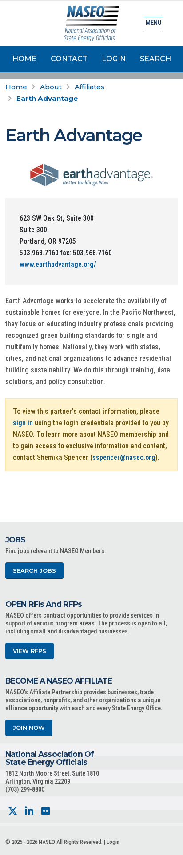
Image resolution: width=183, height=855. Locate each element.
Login (114, 59)
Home (24, 59)
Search (155, 59)
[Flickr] (45, 811)
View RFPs (29, 651)
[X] (12, 811)
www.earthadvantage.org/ (58, 264)
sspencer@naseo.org (123, 457)
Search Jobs (34, 570)
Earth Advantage (47, 98)
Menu (153, 23)
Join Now (29, 727)
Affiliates (89, 87)
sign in (23, 423)
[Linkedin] (29, 811)
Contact (69, 59)
